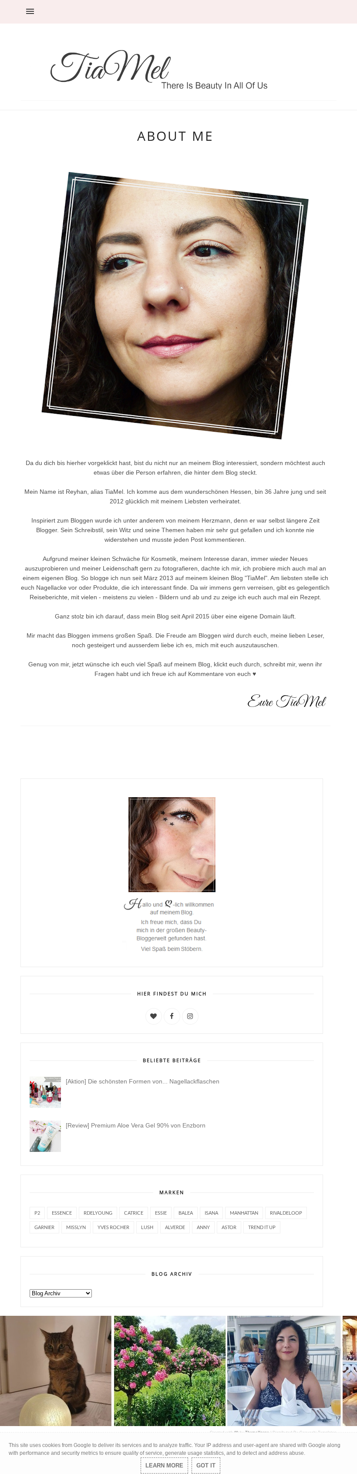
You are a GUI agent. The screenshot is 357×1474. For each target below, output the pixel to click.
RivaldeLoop (286, 1213)
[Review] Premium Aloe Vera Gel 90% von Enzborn (135, 1125)
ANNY (203, 1227)
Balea (185, 1213)
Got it (206, 1465)
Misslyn (76, 1227)
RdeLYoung (98, 1213)
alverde (175, 1227)
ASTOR (229, 1227)
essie (161, 1213)
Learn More (164, 1465)
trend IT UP (262, 1227)
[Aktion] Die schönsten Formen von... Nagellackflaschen (142, 1081)
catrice (133, 1213)
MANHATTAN (244, 1213)
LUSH (147, 1227)
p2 (37, 1213)
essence (62, 1213)
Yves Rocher (113, 1227)
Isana (211, 1213)
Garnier (44, 1227)
